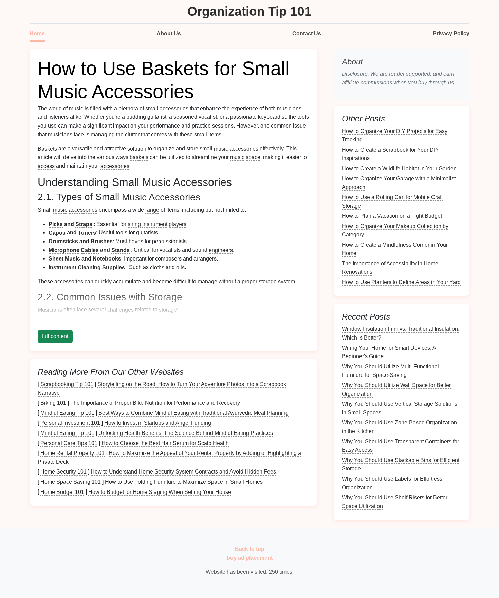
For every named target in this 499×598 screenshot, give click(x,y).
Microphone (64, 250)
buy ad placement (250, 558)
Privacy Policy (451, 33)
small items (207, 134)
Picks (56, 224)
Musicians (50, 309)
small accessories (166, 108)
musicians (289, 108)
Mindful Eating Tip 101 (67, 413)
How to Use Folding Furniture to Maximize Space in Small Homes (184, 482)
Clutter (57, 324)
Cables (90, 250)
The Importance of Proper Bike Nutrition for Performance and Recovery (155, 403)
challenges (120, 309)
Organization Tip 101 (249, 11)
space (253, 157)
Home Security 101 (63, 472)
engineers (221, 250)
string (134, 224)
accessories (243, 148)
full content (55, 336)
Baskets (47, 148)
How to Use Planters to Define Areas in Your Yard (401, 282)
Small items (84, 324)
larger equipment (202, 324)
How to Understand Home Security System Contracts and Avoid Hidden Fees (183, 472)
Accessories (202, 182)
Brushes (102, 241)
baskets (139, 157)
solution (136, 148)
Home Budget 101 (62, 492)
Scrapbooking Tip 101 (66, 384)
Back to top (249, 549)
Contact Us (306, 33)
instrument (154, 224)
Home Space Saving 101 (70, 482)
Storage (165, 297)
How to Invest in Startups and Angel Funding (157, 423)
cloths (157, 267)
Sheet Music (64, 259)
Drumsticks (63, 241)
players (177, 224)
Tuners (87, 232)
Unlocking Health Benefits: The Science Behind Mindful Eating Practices (185, 433)
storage (168, 309)
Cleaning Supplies (101, 267)
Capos (57, 232)
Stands (120, 250)
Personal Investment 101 (70, 423)
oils (180, 267)
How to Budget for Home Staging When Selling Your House (159, 492)
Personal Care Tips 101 (68, 443)
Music (156, 182)
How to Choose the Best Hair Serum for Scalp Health (165, 443)
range (152, 210)
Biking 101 (53, 403)
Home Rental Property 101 (72, 453)
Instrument (62, 267)
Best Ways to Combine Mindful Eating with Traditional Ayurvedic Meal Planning (193, 413)
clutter (132, 134)
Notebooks (107, 259)
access (46, 166)
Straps (83, 224)
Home (37, 33)
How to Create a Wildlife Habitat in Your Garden (399, 168)
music (76, 108)
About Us (168, 33)
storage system (277, 281)
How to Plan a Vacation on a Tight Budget (392, 216)
